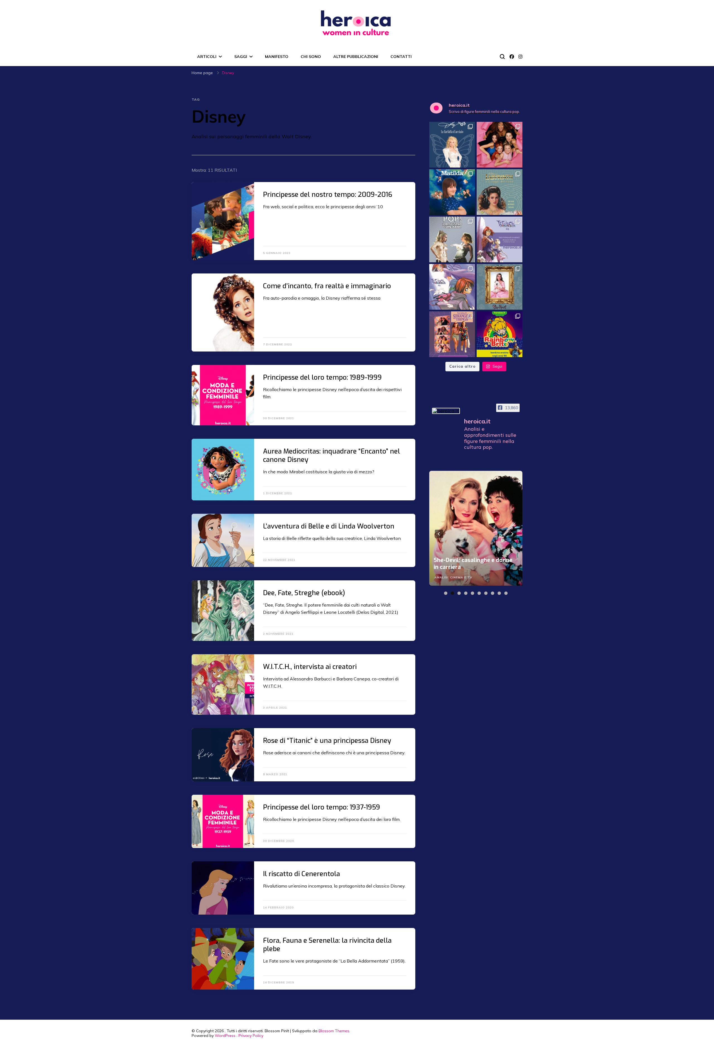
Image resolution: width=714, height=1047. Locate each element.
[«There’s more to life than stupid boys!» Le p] (452, 334)
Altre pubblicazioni (355, 56)
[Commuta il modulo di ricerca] (502, 56)
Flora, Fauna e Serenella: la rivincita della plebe (327, 944)
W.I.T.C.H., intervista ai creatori (310, 666)
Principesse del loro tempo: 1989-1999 (322, 377)
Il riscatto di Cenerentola (301, 873)
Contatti (401, 56)
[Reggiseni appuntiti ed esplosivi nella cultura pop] (452, 239)
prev (439, 534)
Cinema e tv (461, 577)
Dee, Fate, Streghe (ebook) (304, 592)
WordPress (225, 1035)
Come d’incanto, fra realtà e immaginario (327, 286)
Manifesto (276, 56)
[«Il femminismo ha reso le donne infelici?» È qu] (499, 287)
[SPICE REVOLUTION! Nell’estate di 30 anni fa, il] (499, 145)
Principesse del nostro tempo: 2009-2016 (327, 194)
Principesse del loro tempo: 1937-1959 (321, 807)
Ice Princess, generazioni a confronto (468, 563)
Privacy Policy (250, 1035)
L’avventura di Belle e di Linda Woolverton (328, 526)
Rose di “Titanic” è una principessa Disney (327, 740)
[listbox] (475, 534)
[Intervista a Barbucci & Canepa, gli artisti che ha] (499, 239)
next (512, 534)
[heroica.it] (446, 411)
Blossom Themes (334, 1030)
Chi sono (311, 56)
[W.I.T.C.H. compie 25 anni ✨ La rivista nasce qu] (452, 287)
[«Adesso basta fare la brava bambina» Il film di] (452, 192)
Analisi (441, 577)
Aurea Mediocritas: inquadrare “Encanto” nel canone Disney (331, 455)
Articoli (206, 56)
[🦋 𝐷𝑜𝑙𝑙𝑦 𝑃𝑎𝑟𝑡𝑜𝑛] (452, 145)
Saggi (240, 56)
